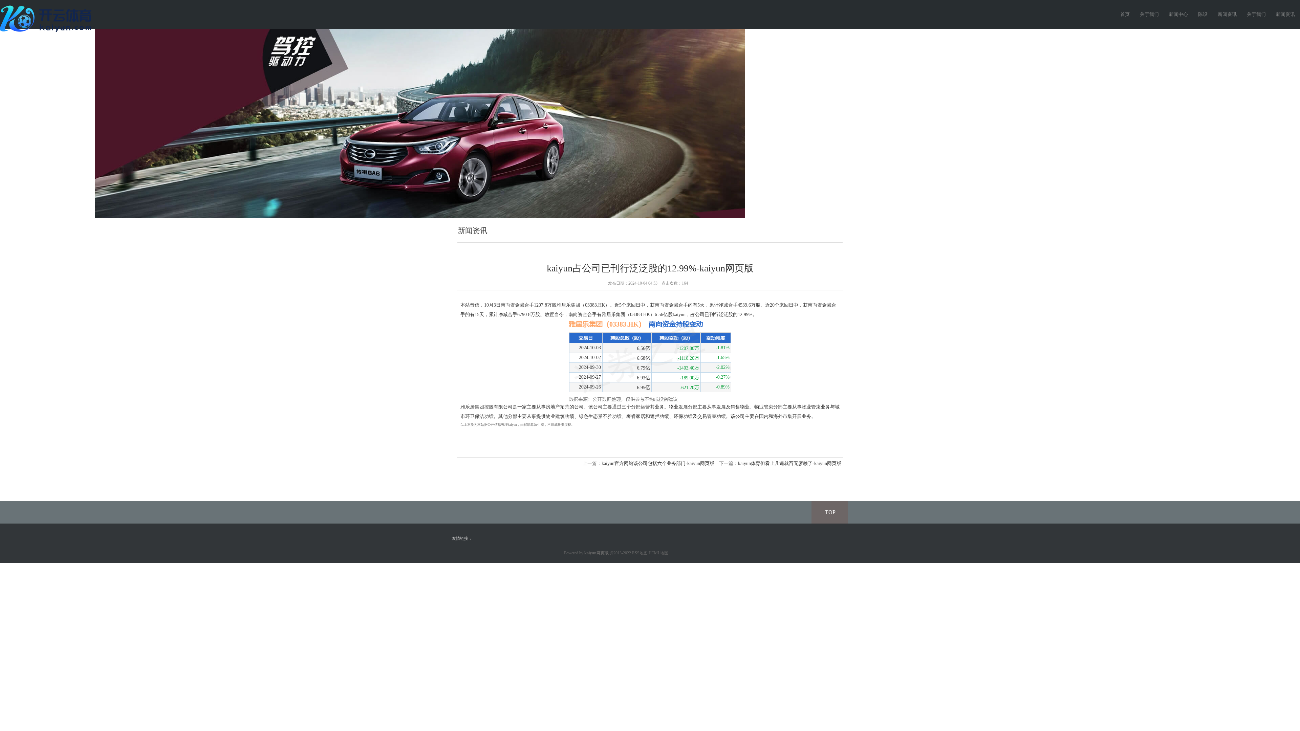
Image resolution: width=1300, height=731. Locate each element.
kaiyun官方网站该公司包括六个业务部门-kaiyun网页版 (658, 463)
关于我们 (1149, 14)
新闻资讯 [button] (1285, 14)
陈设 (1203, 14)
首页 (1125, 14)
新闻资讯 (1227, 14)
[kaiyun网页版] (47, 18)
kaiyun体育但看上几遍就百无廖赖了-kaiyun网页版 (789, 463)
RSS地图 (640, 553)
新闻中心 (1178, 14)
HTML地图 (658, 553)
